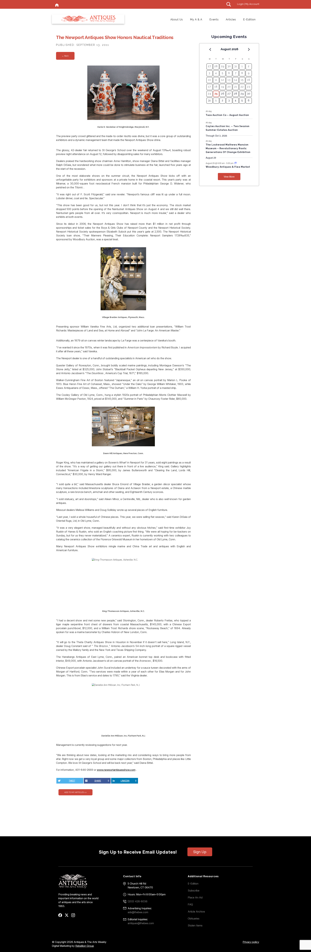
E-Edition (249, 19)
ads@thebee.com (138, 912)
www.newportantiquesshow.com (116, 769)
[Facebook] (61, 916)
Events (214, 19)
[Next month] (249, 49)
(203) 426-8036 (137, 901)
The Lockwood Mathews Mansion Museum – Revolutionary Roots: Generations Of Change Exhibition (228, 148)
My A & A (196, 19)
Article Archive (196, 911)
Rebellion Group (84, 945)
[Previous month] (210, 49)
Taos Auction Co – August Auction (227, 115)
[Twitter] (68, 916)
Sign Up (199, 852)
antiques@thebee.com (141, 923)
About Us (176, 19)
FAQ (190, 904)
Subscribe (193, 890)
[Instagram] (74, 916)
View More (229, 176)
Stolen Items (195, 925)
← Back (65, 56)
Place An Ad (195, 897)
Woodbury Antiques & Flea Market (228, 167)
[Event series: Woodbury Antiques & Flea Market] (235, 163)
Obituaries (193, 918)
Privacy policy (251, 942)
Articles (231, 19)
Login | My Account (248, 4)
